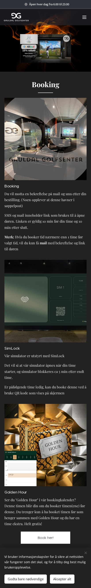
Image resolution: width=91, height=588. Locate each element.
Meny (84, 17)
